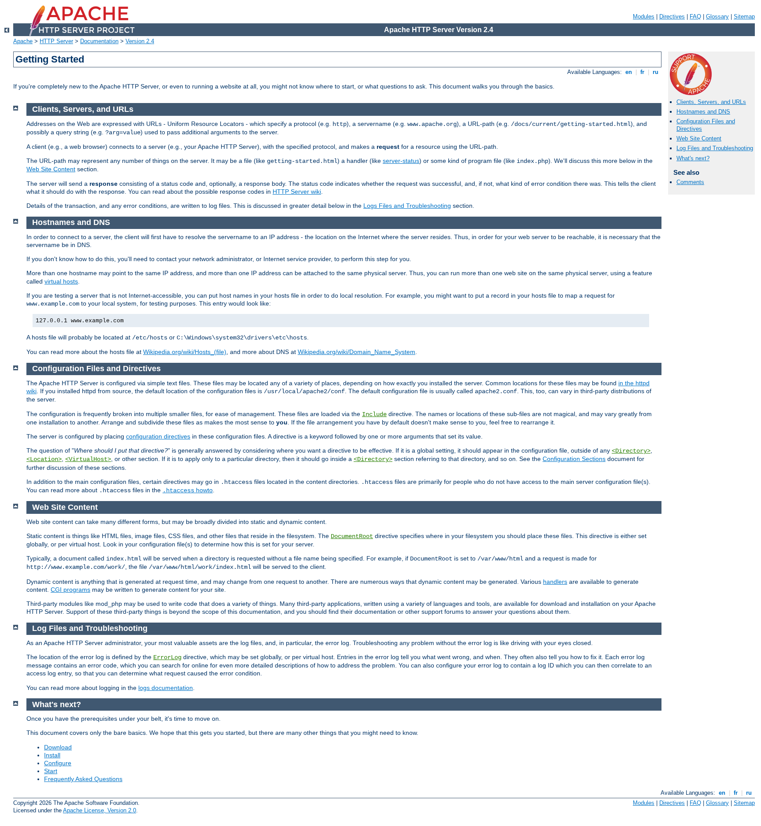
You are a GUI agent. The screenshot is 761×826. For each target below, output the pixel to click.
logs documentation (165, 687)
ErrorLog (167, 657)
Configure (57, 763)
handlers (555, 581)
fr (642, 72)
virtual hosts (61, 281)
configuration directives (158, 436)
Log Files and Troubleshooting (714, 148)
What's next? (692, 158)
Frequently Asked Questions (83, 778)
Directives (672, 16)
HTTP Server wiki (297, 191)
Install (52, 755)
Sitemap (744, 16)
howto (188, 490)
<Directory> (631, 450)
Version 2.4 (140, 41)
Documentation (99, 41)
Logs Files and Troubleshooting (407, 205)
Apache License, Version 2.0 (99, 810)
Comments (690, 182)
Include (374, 414)
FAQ (695, 16)
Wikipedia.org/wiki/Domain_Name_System (356, 351)
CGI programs (70, 589)
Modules (643, 16)
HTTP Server (56, 41)
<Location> (44, 459)
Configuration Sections (574, 458)
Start (50, 770)
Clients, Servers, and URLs (711, 102)
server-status (401, 160)
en (629, 72)
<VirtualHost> (88, 459)
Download (58, 747)
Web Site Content (698, 138)
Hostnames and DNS (703, 111)
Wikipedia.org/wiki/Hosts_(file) (184, 351)
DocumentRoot (352, 536)
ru (655, 72)
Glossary (717, 16)
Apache (23, 41)
